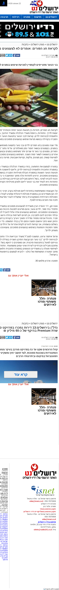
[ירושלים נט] (38, 480)
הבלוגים (4, 497)
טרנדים (5, 495)
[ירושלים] (43, 14)
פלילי (6, 474)
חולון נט (4, 558)
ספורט (26, 17)
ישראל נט (4, 541)
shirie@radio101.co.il (43, 530)
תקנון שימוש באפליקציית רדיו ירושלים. (39, 512)
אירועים (5, 488)
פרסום (5, 560)
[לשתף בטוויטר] (9, 56)
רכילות (15, 17)
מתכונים (5, 543)
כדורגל (5, 471)
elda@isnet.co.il (36, 501)
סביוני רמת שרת (47, 346)
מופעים (5, 484)
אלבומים (4, 486)
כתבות (25, 44)
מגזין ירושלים (37, 44)
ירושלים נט (51, 17)
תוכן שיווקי (4, 503)
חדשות (37, 17)
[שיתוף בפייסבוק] (16, 56)
